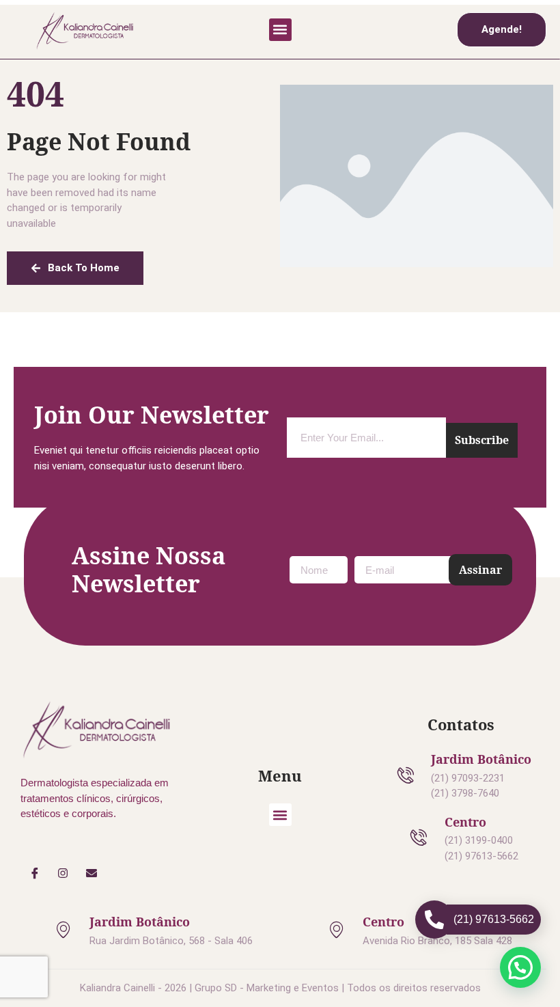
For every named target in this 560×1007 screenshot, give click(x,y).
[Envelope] (91, 873)
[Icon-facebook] (34, 873)
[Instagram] (63, 873)
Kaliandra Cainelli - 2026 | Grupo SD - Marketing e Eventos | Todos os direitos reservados (280, 988)
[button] (280, 29)
